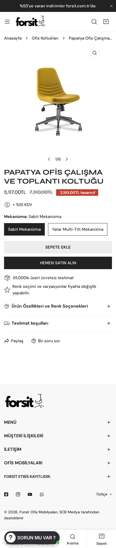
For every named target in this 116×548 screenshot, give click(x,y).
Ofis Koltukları (45, 38)
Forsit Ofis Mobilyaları (38, 512)
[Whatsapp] (42, 494)
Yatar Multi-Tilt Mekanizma (77, 229)
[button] (106, 22)
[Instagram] (18, 494)
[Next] (66, 159)
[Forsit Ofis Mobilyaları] (30, 21)
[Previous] (49, 159)
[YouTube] (30, 494)
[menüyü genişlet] (7, 22)
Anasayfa (13, 38)
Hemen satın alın (58, 263)
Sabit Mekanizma (24, 229)
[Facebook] (6, 494)
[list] (58, 105)
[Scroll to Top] (106, 519)
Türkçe (101, 494)
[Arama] (94, 22)
